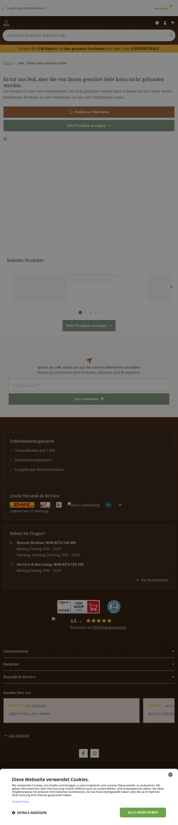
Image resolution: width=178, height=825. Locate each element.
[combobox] (170, 774)
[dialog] (89, 797)
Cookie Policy (20, 801)
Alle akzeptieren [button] (143, 812)
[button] (29, 812)
